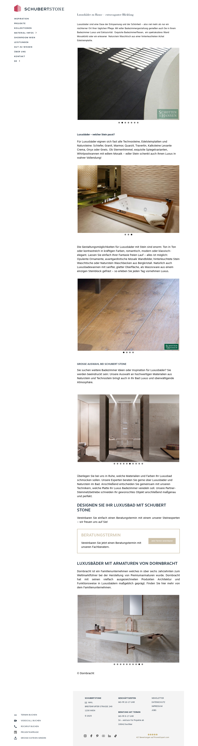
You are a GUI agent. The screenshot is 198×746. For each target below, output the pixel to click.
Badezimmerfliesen (133, 32)
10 (142, 462)
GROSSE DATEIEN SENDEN (33, 738)
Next (183, 83)
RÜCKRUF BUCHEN (30, 727)
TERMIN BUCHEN (29, 715)
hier (163, 582)
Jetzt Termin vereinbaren (162, 540)
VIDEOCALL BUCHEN (31, 721)
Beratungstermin (126, 517)
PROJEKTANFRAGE (30, 732)
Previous (73, 83)
